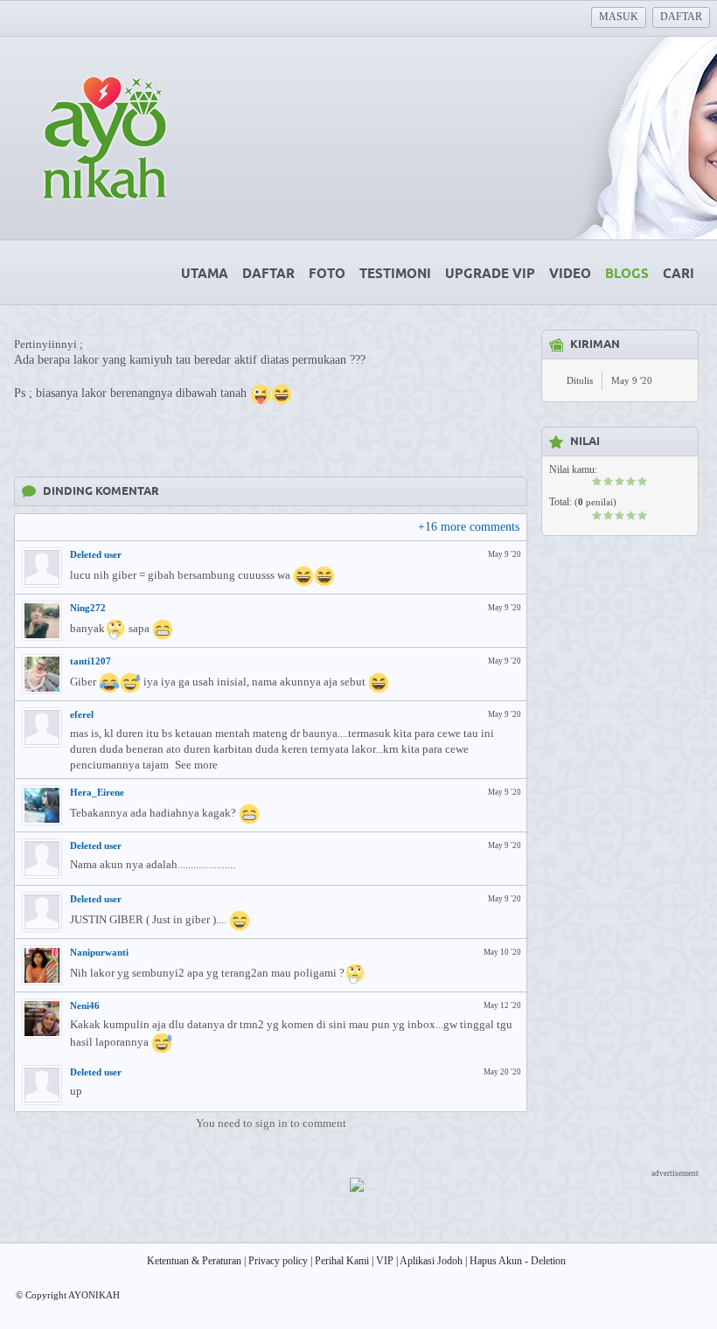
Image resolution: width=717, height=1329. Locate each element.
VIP (384, 1261)
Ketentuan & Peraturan (194, 1261)
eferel (82, 714)
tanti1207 (90, 661)
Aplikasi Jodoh (431, 1261)
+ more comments (468, 526)
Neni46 (85, 1005)
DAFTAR (681, 16)
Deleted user (96, 554)
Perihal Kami (342, 1261)
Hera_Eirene (97, 792)
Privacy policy (278, 1261)
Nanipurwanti (99, 952)
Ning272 (88, 607)
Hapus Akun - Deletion (518, 1261)
